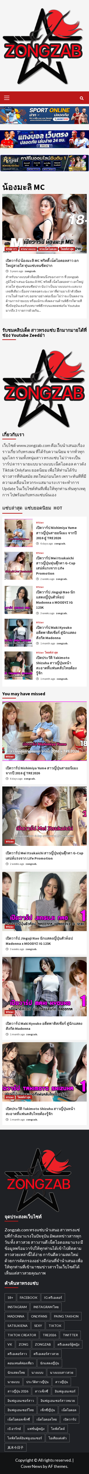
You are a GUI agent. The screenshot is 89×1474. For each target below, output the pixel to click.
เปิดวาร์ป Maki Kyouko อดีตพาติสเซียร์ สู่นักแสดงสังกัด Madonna (56, 632)
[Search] (81, 98)
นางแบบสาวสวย (61, 1372)
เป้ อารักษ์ (14, 1429)
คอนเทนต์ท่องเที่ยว (21, 1363)
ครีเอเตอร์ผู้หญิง (68, 1344)
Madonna (16, 1316)
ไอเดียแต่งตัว (58, 1438)
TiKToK (55, 1326)
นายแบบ (14, 1382)
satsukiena (18, 1326)
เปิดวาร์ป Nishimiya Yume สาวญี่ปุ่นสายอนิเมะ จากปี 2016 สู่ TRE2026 (56, 532)
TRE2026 (49, 1335)
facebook (28, 1297)
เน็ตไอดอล (69, 1410)
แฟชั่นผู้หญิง (35, 1429)
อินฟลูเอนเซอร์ (65, 1391)
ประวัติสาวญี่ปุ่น (37, 1382)
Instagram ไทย (46, 1307)
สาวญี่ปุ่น (61, 1382)
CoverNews (31, 1466)
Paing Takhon (66, 1316)
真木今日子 (16, 1447)
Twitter (70, 1335)
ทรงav (40, 522)
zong (23, 1344)
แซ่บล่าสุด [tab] (12, 508)
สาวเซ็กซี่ (41, 1391)
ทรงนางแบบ (28, 249)
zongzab (43, 1344)
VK (10, 1344)
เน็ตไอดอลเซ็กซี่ (19, 1419)
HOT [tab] (57, 508)
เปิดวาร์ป (69, 1419)
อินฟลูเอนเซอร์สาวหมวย (58, 1400)
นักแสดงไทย (16, 1372)
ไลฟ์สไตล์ (58, 1429)
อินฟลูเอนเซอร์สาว (21, 1400)
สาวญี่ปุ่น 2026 (18, 1391)
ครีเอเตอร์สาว (17, 1354)
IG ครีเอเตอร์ (53, 1297)
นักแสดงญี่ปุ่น (49, 1363)
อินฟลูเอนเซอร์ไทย (21, 1410)
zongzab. (30, 271)
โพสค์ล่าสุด (67, 249)
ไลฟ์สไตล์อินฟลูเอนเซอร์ (25, 1438)
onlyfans (39, 1316)
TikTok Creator (22, 1335)
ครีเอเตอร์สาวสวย (46, 1354)
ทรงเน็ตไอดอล (48, 249)
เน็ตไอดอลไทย (47, 1419)
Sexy (38, 1326)
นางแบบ (37, 1372)
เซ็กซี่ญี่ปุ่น (47, 1410)
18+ (10, 1297)
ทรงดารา (11, 249)
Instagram (17, 1307)
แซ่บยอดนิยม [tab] (38, 508)
